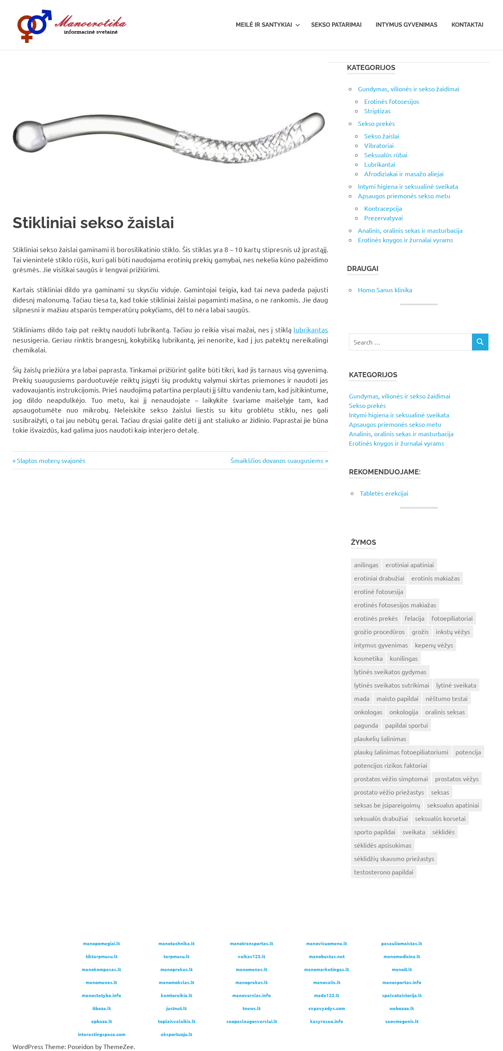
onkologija (403, 711)
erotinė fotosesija (378, 591)
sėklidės (443, 831)
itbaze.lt (101, 1008)
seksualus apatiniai (453, 805)
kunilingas (404, 658)
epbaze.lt (101, 1021)
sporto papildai (374, 831)
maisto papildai (397, 698)
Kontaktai (467, 24)
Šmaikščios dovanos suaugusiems (277, 460)
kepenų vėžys (434, 645)
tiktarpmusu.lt (101, 956)
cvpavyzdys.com (326, 1008)
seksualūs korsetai (440, 818)
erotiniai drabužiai (379, 578)
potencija (468, 752)
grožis (420, 631)
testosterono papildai (383, 872)
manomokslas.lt (176, 982)
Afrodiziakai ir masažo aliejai (404, 173)
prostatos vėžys (457, 778)
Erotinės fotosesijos (391, 101)
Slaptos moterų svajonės (51, 460)
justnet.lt (176, 1008)
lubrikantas (311, 329)
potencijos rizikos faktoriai (390, 765)
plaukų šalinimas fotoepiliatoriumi (401, 752)
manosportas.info (401, 982)
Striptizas (377, 110)
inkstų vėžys (453, 631)
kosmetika (368, 658)
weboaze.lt (401, 1008)
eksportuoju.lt (176, 1034)
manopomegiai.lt (101, 943)
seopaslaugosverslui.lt (251, 1021)
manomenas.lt (251, 969)
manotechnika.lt (176, 943)
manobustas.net (327, 956)
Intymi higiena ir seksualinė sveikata (408, 186)
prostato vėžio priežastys (389, 792)
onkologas (368, 711)
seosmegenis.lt (402, 1021)
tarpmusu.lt (176, 956)
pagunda (366, 725)
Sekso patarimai (336, 24)
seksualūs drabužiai (381, 818)
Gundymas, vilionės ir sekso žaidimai (408, 88)
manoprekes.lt (176, 969)
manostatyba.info (101, 995)
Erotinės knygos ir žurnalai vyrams (405, 239)
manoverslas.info (251, 995)
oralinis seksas (445, 711)
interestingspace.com (101, 1034)
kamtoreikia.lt (176, 995)
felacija (414, 618)
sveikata (413, 831)
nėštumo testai (447, 698)
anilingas (366, 564)
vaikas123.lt (251, 956)
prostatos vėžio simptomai (391, 778)
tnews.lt (251, 1008)
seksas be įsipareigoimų (387, 805)
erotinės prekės (376, 618)
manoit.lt (402, 969)
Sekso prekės (376, 123)
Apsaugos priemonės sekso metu (404, 195)
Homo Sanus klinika (385, 289)
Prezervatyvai (383, 217)
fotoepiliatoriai (452, 618)
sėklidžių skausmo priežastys (394, 858)
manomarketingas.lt (326, 969)
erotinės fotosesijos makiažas (395, 604)
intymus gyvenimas (381, 645)
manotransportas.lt (251, 943)
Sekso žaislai (381, 136)
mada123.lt (326, 995)
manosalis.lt (326, 982)
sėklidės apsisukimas (382, 845)
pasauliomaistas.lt (401, 943)
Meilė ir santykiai (264, 24)
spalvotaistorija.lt (402, 995)
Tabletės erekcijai (384, 493)
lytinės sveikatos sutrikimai (391, 685)
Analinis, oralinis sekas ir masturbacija (410, 230)
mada (361, 698)
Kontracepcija (383, 208)
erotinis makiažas (435, 578)
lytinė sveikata (456, 685)
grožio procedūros (379, 631)
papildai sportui (406, 725)
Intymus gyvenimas (406, 24)
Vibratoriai (379, 145)
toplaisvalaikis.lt (176, 1021)
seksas (440, 792)
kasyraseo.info (326, 1021)
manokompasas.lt (101, 969)
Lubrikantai (379, 164)
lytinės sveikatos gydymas (390, 671)
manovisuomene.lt (326, 943)
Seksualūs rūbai (386, 155)
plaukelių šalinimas (380, 738)
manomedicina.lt (402, 956)
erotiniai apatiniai (410, 564)
